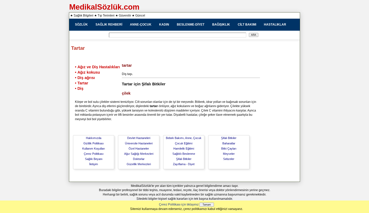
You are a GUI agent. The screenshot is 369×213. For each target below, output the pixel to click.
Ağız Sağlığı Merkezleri (138, 153)
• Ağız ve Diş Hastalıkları (97, 67)
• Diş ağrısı (85, 78)
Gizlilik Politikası (93, 143)
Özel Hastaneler (139, 148)
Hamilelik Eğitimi (183, 148)
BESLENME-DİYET (190, 24)
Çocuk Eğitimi (183, 143)
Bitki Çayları (228, 148)
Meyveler (229, 153)
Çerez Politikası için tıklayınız (179, 204)
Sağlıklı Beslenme (183, 153)
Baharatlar (228, 143)
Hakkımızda (93, 138)
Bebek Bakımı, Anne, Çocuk (183, 138)
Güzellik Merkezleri (139, 164)
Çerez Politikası (94, 153)
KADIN (164, 24)
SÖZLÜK (81, 24)
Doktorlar (139, 159)
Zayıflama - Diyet (183, 164)
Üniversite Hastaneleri (139, 143)
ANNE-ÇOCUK (140, 24)
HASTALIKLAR (275, 24)
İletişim (93, 164)
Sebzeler (228, 159)
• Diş (79, 88)
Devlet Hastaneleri (138, 138)
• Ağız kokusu (87, 72)
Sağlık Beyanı (93, 159)
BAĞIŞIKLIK (221, 24)
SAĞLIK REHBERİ (109, 24)
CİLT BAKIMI (247, 24)
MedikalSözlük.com (104, 7)
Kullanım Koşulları (93, 148)
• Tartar (81, 83)
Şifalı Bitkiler (183, 159)
